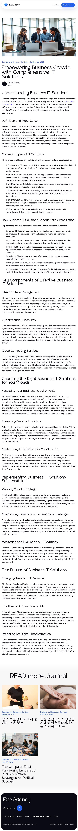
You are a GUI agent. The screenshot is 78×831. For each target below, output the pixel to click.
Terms (66, 824)
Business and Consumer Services (14, 62)
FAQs (27, 816)
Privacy (60, 824)
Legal (72, 824)
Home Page (9, 816)
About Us (53, 824)
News (19, 816)
